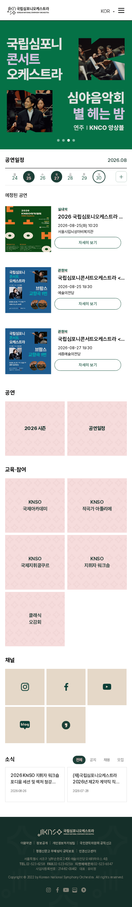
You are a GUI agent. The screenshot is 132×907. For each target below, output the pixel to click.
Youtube (107, 687)
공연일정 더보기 (121, 176)
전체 (79, 760)
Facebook (66, 687)
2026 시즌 (35, 428)
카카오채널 (66, 725)
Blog (25, 725)
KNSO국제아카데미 (35, 505)
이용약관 (26, 843)
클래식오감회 (35, 618)
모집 (120, 760)
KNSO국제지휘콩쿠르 (35, 562)
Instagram (25, 687)
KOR (105, 11)
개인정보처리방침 (64, 843)
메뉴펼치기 (121, 10)
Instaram (49, 889)
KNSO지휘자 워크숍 (97, 562)
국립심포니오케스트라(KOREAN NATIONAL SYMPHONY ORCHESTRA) (28, 11)
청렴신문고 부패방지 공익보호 (55, 851)
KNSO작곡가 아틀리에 (97, 505)
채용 (106, 760)
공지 (93, 760)
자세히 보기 (87, 242)
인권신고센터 (87, 851)
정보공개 (42, 843)
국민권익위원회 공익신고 (95, 843)
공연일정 (97, 428)
